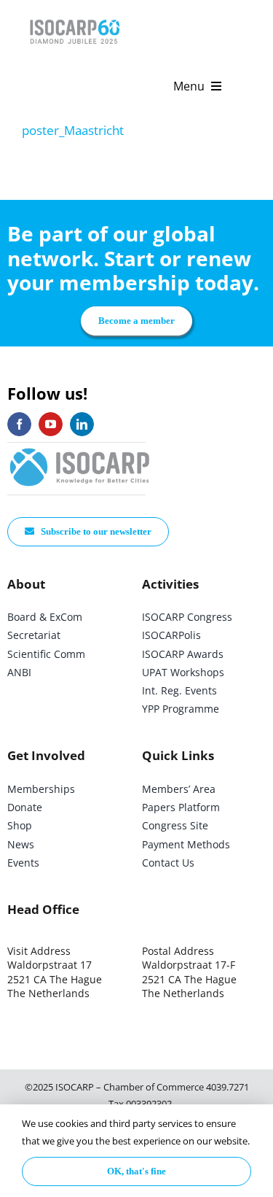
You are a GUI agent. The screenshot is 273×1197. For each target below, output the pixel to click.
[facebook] (19, 424)
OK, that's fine (136, 1171)
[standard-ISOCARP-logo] (80, 449)
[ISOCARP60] (74, 17)
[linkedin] (82, 424)
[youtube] (51, 424)
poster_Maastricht (73, 130)
